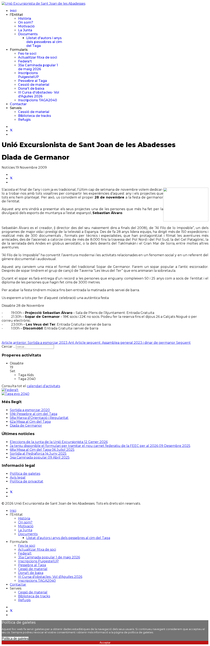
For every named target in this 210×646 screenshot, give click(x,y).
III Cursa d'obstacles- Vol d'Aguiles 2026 (38, 94)
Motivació (26, 26)
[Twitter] (11, 131)
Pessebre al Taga (32, 81)
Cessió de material (33, 85)
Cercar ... (8, 346)
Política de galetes (25, 474)
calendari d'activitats (43, 386)
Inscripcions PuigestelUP (28, 75)
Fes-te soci (27, 53)
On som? (25, 22)
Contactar (18, 104)
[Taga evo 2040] (15, 394)
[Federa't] (10, 390)
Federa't (25, 61)
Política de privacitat (26, 481)
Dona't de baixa (31, 88)
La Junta (25, 30)
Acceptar (105, 642)
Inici (13, 11)
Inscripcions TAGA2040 (37, 100)
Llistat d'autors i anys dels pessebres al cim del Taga (44, 42)
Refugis (24, 120)
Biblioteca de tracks (34, 116)
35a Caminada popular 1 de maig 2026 (38, 67)
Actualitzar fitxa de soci (37, 57)
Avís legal (17, 477)
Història (24, 18)
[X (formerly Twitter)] (11, 178)
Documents (28, 34)
